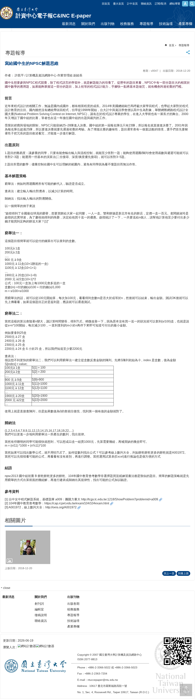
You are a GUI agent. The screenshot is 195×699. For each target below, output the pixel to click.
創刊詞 (39, 603)
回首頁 (106, 3)
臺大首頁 (118, 3)
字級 (185, 3)
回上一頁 (169, 573)
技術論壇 (166, 24)
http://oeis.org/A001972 (61, 507)
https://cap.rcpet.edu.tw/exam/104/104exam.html (76, 503)
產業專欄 (185, 24)
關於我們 (88, 24)
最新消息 (69, 24)
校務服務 (127, 24)
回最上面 (183, 573)
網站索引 (192, 3)
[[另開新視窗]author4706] (28, 547)
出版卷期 (73, 603)
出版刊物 (107, 24)
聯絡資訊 (146, 3)
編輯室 (39, 609)
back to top (186, 690)
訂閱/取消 (160, 3)
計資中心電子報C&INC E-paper (53, 16)
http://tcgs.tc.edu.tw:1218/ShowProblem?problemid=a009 (119, 499)
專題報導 (146, 24)
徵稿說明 (41, 615)
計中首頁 (132, 3)
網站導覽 (174, 3)
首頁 (171, 45)
